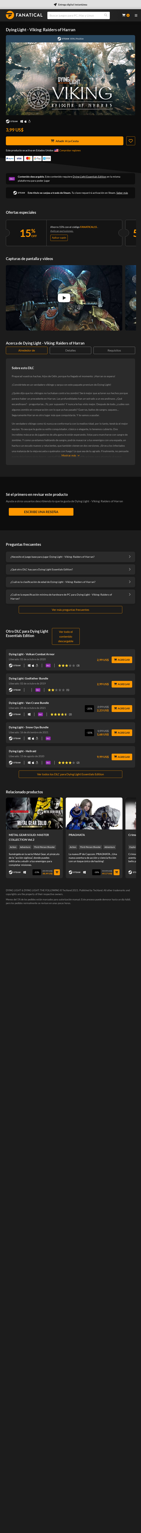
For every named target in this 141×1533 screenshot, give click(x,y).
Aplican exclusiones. (61, 230)
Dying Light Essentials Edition (89, 176)
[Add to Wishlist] (130, 140)
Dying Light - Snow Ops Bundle (29, 727)
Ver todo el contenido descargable (65, 636)
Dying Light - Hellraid (22, 751)
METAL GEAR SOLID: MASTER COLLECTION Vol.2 (29, 837)
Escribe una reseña (41, 512)
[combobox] (82, 15)
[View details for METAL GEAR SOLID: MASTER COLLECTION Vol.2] (34, 813)
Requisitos (114, 350)
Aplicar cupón (59, 237)
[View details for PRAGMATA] (94, 813)
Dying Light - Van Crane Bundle (29, 702)
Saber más (122, 192)
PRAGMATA (77, 834)
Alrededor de (26, 350)
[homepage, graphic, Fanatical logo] (24, 15)
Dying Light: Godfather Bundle (28, 678)
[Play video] (64, 298)
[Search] (106, 15)
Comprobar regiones (70, 150)
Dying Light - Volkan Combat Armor (32, 654)
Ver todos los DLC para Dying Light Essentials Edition (70, 774)
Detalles (70, 350)
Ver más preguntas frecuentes (70, 609)
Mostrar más (69, 455)
